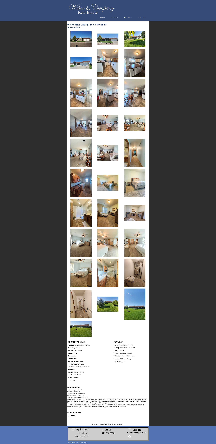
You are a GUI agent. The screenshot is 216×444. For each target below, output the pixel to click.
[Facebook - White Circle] (129, 436)
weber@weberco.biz (136, 433)
